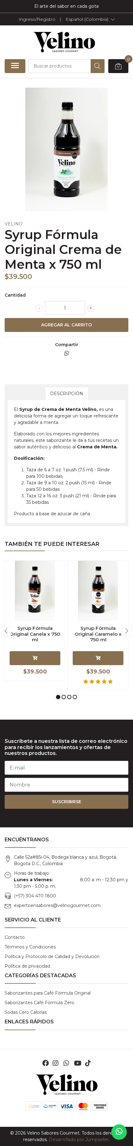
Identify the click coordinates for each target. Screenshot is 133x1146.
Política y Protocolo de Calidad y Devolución (52, 956)
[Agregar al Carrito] (35, 658)
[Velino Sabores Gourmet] (64, 42)
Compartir (66, 344)
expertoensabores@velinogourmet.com (57, 905)
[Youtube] (77, 1063)
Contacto (15, 937)
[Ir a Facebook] (45, 1063)
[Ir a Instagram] (55, 1063)
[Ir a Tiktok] (88, 1063)
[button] (90, 19)
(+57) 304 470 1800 (35, 896)
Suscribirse (66, 801)
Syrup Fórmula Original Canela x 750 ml (35, 633)
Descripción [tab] (66, 393)
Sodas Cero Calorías (26, 1012)
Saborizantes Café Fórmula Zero (39, 1002)
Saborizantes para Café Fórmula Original (48, 993)
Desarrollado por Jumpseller (79, 1139)
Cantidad (15, 295)
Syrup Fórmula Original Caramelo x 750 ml (98, 633)
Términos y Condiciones (30, 947)
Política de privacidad (27, 966)
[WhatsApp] (66, 1063)
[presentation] (6, 630)
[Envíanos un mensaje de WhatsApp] (119, 1132)
